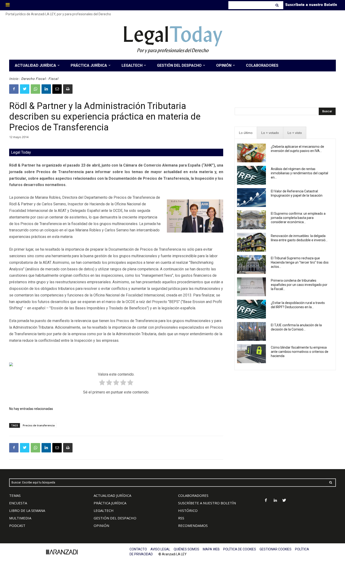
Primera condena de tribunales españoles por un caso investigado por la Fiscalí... (299, 285)
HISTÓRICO (188, 510)
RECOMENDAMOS (193, 525)
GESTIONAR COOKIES (275, 549)
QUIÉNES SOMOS (186, 549)
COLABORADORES (193, 495)
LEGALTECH (104, 510)
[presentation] (245, 133)
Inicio (13, 79)
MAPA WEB (211, 549)
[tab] (245, 133)
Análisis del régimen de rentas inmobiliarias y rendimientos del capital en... (299, 173)
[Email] (57, 89)
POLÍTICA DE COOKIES (239, 549)
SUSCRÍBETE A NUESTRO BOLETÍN (207, 503)
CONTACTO (138, 549)
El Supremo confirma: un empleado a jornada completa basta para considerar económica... (298, 218)
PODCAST (17, 525)
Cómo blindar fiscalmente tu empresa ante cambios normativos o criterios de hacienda (299, 352)
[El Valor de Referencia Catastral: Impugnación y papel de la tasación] (251, 197)
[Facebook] (14, 89)
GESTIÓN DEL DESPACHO (115, 518)
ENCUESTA (18, 503)
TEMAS (15, 495)
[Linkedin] (46, 89)
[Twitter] (24, 89)
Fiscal (53, 79)
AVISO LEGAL (160, 549)
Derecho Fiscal (33, 79)
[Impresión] (68, 89)
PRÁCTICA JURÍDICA (110, 503)
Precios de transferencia (39, 425)
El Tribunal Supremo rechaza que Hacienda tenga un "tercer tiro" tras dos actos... (300, 262)
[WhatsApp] (35, 89)
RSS (181, 518)
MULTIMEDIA (20, 518)
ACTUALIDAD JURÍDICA (112, 495)
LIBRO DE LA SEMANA (27, 510)
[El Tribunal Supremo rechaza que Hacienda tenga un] (251, 264)
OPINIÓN (101, 525)
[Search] (277, 5)
